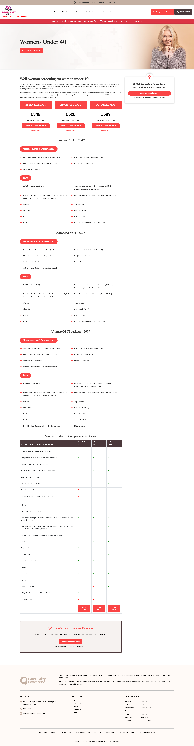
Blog (76, 712)
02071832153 (28, 709)
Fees (120, 12)
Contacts (77, 709)
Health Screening (93, 12)
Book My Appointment (162, 12)
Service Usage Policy (128, 732)
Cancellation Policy (147, 732)
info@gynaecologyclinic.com (34, 713)
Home (56, 12)
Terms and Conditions (47, 732)
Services (79, 12)
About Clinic (67, 12)
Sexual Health (109, 12)
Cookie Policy (110, 732)
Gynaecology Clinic (96, 741)
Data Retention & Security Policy (88, 732)
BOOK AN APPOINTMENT (36, 126)
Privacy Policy (66, 732)
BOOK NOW (84, 608)
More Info (35, 131)
